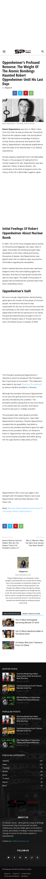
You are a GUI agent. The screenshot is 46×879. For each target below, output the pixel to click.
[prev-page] (3, 654)
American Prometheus (31, 384)
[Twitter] (20, 93)
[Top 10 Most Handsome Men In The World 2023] (8, 634)
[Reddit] (31, 857)
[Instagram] (20, 857)
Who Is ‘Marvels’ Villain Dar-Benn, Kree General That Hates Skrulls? (35, 543)
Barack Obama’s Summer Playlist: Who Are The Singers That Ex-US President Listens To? (12, 544)
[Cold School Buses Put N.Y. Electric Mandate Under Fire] (8, 689)
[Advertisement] (23, 24)
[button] (4, 51)
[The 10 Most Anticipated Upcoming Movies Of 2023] (8, 623)
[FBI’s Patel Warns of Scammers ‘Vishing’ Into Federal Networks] (8, 700)
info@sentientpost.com (20, 841)
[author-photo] (23, 568)
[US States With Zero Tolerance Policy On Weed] (8, 645)
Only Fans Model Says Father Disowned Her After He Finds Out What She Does (29, 676)
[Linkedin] (26, 857)
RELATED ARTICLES (12, 614)
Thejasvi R (8, 88)
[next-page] (7, 654)
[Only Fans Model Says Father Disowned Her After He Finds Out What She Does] (8, 677)
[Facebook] (15, 93)
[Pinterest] (25, 93)
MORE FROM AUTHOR (31, 614)
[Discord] (8, 857)
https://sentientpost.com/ (23, 575)
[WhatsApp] (31, 93)
